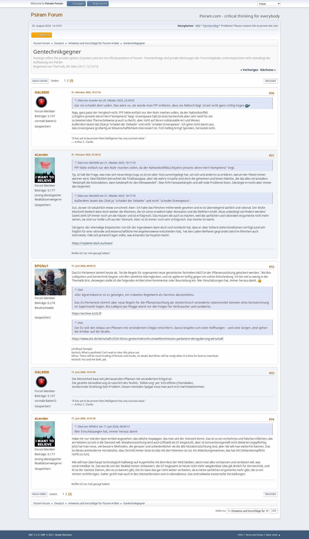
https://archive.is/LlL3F (87, 313)
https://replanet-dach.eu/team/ (92, 243)
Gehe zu (220, 510)
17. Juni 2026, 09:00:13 (83, 265)
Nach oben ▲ (273, 534)
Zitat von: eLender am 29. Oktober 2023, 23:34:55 (106, 100)
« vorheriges (249, 70)
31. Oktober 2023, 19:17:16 (86, 92)
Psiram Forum (46, 14)
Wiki (197, 26)
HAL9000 (42, 92)
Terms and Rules (254, 534)
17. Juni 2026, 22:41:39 (83, 418)
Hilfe (240, 534)
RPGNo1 (41, 266)
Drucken (270, 80)
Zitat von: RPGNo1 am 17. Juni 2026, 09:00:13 (104, 426)
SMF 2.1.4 (33, 535)
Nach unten (40, 80)
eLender (41, 154)
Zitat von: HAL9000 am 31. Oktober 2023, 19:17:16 (107, 163)
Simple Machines (63, 535)
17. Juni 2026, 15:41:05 (83, 372)
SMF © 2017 (47, 535)
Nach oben (39, 494)
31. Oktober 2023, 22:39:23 (86, 154)
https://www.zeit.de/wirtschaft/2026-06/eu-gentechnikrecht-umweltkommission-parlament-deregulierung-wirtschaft (147, 339)
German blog (210, 26)
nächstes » (268, 70)
